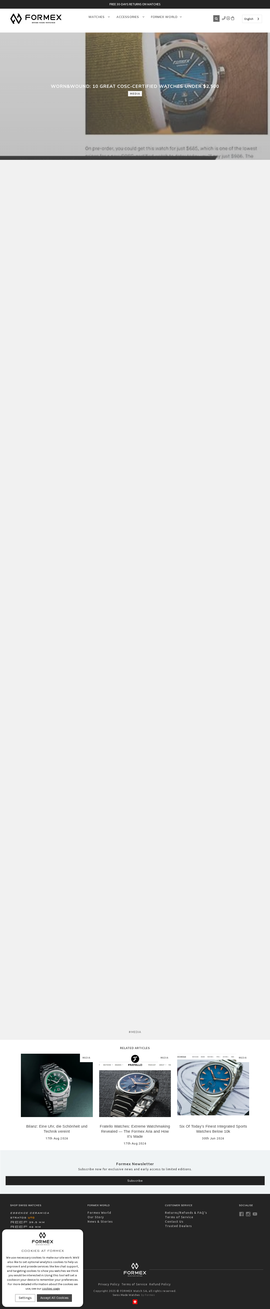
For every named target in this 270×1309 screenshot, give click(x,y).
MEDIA (135, 93)
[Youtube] (255, 1214)
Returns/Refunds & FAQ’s (186, 1212)
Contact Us (174, 1221)
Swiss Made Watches (126, 1294)
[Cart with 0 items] (232, 19)
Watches (97, 17)
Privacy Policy (109, 1284)
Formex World (164, 17)
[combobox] (252, 19)
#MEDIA (135, 1032)
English (248, 18)
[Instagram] (248, 1214)
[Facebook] (241, 1214)
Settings (25, 1298)
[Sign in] (224, 19)
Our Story (96, 1217)
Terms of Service (179, 1217)
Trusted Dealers (178, 1226)
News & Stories (100, 1221)
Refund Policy (160, 1284)
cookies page (51, 1288)
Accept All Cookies (54, 1298)
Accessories (128, 17)
